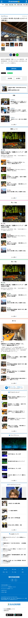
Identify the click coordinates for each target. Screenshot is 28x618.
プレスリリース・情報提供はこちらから (9, 586)
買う (15, 4)
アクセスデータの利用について (7, 588)
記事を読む (14, 68)
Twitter (15, 580)
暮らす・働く (20, 4)
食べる (7, 4)
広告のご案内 (4, 592)
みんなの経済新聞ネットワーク (14, 604)
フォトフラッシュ (4, 16)
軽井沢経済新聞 (13, 2)
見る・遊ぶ (11, 4)
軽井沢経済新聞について (6, 585)
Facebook (12, 580)
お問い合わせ (4, 590)
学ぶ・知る (25, 4)
